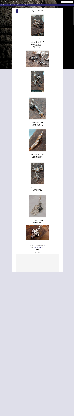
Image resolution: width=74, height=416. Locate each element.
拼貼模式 (14, 4)
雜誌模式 (10, 4)
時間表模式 (27, 4)
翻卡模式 (6, 4)
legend (39, 247)
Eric (44, 245)
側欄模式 (18, 4)
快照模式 (22, 4)
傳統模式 (2, 4)
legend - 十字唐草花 (37, 11)
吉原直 (42, 247)
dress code (36, 247)
